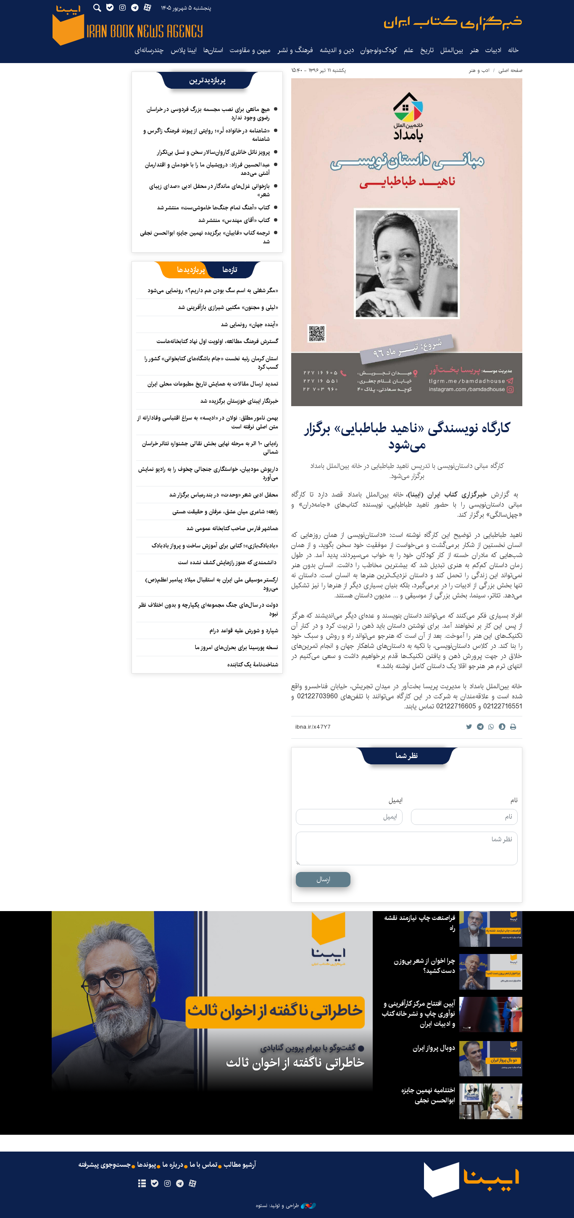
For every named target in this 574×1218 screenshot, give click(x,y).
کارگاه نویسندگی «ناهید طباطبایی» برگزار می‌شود (407, 436)
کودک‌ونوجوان (379, 50)
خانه (513, 50)
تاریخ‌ (427, 50)
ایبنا (453, 23)
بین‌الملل (451, 50)
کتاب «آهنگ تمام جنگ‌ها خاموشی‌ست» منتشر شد (213, 207)
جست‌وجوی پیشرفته (105, 1165)
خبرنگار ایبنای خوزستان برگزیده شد (239, 401)
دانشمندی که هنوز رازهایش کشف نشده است (228, 562)
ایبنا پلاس (184, 50)
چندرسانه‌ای (149, 50)
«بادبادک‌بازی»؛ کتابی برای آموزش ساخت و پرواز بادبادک (215, 545)
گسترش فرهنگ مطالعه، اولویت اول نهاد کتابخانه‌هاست (217, 341)
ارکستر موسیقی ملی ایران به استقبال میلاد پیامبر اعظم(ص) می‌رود (211, 584)
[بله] (154, 1184)
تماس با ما (203, 1165)
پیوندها (146, 1165)
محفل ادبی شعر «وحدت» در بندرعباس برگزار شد (223, 494)
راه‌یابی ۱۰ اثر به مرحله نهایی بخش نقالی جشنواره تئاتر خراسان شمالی (210, 448)
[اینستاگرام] (167, 1184)
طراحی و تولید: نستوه (277, 1206)
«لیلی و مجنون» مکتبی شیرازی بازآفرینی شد (228, 307)
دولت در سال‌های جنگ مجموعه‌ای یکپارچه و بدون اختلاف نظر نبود (208, 609)
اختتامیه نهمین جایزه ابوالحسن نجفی (428, 1095)
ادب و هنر (479, 70)
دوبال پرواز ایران (434, 1048)
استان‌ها (213, 50)
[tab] (230, 270)
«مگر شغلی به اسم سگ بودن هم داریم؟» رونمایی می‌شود (212, 290)
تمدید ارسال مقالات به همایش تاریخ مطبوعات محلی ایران (212, 383)
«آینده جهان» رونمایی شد (249, 324)
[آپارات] (192, 1184)
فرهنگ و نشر (295, 50)
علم (408, 50)
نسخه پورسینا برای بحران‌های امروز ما (236, 647)
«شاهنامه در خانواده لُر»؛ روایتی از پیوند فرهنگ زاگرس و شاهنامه (206, 135)
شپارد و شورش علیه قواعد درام (244, 630)
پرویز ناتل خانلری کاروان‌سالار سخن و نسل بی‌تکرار (213, 152)
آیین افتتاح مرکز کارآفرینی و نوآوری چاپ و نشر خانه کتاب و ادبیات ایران (418, 1014)
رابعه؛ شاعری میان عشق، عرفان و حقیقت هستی (225, 511)
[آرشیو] (142, 1184)
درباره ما (173, 1165)
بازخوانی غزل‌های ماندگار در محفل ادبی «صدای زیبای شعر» (209, 190)
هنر (474, 50)
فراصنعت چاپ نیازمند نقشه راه (419, 923)
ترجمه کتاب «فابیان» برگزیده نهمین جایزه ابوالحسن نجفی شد (205, 237)
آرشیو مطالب (240, 1165)
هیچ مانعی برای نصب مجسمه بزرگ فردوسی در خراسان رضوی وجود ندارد (208, 113)
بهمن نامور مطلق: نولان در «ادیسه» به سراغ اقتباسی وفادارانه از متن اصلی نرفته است (208, 422)
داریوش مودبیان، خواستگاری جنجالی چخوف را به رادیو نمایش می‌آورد (208, 473)
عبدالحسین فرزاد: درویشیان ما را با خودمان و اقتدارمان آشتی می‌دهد (207, 169)
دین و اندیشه (337, 50)
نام (514, 800)
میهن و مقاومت (250, 50)
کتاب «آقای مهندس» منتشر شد (234, 220)
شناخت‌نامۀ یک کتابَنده (252, 664)
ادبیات (493, 50)
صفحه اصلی (510, 70)
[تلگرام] (180, 1184)
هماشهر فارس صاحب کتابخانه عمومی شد (232, 528)
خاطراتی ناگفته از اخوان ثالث (295, 1062)
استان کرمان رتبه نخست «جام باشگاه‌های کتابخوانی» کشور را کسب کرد (211, 363)
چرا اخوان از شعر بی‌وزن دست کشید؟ (424, 966)
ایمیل (396, 800)
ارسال (323, 879)
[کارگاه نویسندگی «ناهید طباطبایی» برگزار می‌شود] (406, 242)
